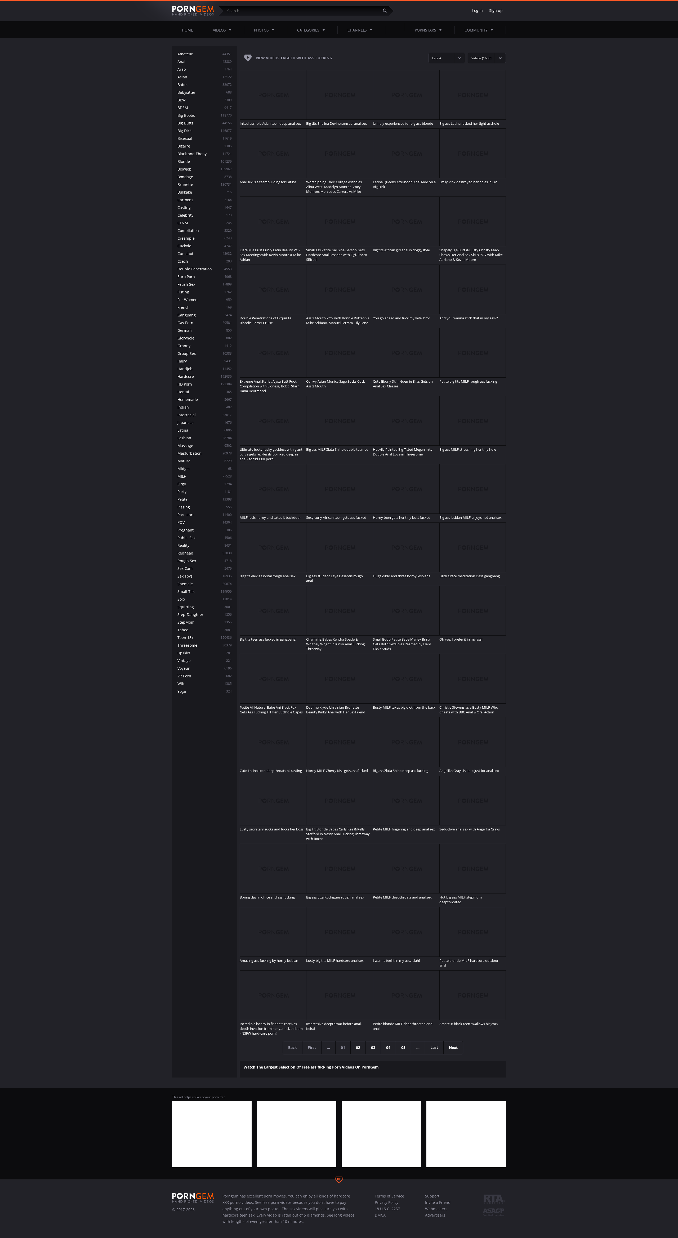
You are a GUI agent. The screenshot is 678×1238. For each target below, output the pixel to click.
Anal (204, 61)
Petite (204, 499)
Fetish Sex (204, 284)
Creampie (204, 238)
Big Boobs (204, 115)
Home (187, 30)
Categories (308, 30)
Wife (204, 683)
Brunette (204, 184)
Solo (204, 599)
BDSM (204, 107)
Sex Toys (204, 576)
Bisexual (204, 138)
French (204, 307)
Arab (204, 69)
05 (403, 1047)
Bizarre (204, 146)
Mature (204, 460)
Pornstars (425, 30)
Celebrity (204, 215)
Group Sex (204, 353)
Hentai (204, 391)
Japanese (204, 422)
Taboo (204, 629)
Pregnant (204, 530)
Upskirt (204, 652)
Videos (219, 30)
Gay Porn (204, 322)
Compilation (204, 230)
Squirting (204, 606)
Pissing (204, 506)
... (418, 1047)
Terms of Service (389, 1196)
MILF (204, 476)
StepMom (204, 622)
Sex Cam (204, 568)
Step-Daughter (204, 614)
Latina (204, 430)
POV (204, 522)
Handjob (204, 368)
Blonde (204, 161)
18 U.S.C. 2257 (387, 1208)
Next (453, 1047)
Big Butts (204, 123)
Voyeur (204, 668)
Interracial (204, 414)
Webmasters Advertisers (436, 1212)
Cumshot (204, 253)
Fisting (204, 291)
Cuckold (204, 245)
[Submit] (387, 10)
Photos (261, 30)
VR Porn (204, 675)
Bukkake (204, 192)
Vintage (204, 660)
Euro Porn (204, 276)
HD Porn (204, 384)
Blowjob (204, 169)
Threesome (204, 645)
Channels (357, 30)
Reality (204, 545)
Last (434, 1047)
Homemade (204, 399)
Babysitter (204, 92)
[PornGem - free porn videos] (193, 11)
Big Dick (204, 130)
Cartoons (204, 199)
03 (373, 1047)
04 (388, 1047)
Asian (204, 76)
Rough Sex (204, 560)
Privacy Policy (386, 1202)
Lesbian (204, 437)
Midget (204, 468)
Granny (204, 345)
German (204, 330)
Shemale (204, 583)
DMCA (380, 1215)
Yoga (204, 691)
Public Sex (204, 537)
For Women (204, 299)
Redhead (204, 553)
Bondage (204, 176)
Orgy (204, 483)
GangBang (204, 315)
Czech (204, 261)
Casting (204, 207)
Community (476, 30)
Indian (204, 407)
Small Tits (204, 591)
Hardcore (204, 376)
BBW (204, 99)
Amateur (204, 53)
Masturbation (204, 453)
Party (204, 491)
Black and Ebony (204, 153)
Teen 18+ (204, 637)
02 (358, 1047)
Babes (204, 84)
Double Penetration (204, 268)
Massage (204, 445)
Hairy (204, 361)
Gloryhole (204, 338)
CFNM (204, 222)
